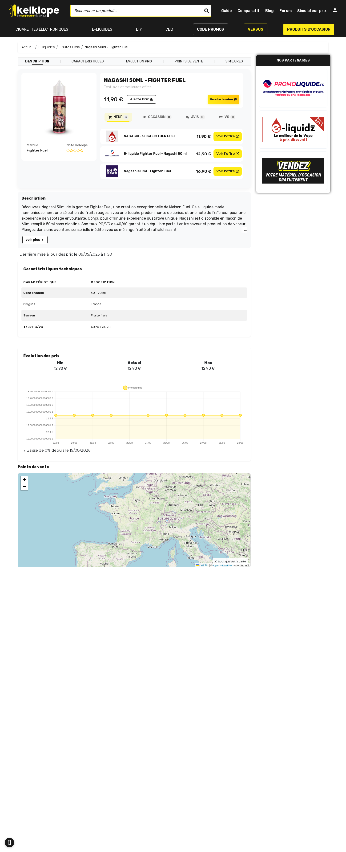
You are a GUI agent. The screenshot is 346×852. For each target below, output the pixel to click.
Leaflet (203, 565)
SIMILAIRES (234, 61)
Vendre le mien (221, 99)
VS (229, 117)
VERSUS (255, 29)
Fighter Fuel (37, 150)
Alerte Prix (139, 99)
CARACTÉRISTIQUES (88, 61)
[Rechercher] (206, 11)
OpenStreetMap (223, 565)
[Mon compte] (335, 10)
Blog (269, 10)
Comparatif (248, 10)
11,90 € (204, 136)
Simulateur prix (311, 10)
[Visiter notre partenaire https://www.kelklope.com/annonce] (293, 171)
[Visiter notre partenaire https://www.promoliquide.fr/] (293, 88)
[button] (24, 479)
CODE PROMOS (210, 29)
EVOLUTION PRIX (139, 61)
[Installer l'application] (9, 842)
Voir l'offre (225, 136)
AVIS (197, 117)
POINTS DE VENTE (189, 61)
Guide (226, 10)
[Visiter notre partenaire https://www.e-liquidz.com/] (293, 129)
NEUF (120, 117)
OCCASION (159, 117)
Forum (285, 10)
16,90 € (203, 171)
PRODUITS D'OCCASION (308, 29)
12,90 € (203, 154)
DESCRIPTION (37, 61)
